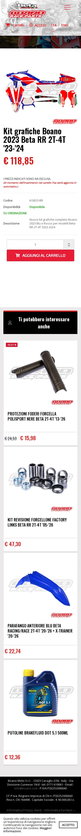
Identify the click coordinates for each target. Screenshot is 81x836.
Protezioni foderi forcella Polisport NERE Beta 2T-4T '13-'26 (36, 416)
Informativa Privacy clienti (24, 810)
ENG (64, 25)
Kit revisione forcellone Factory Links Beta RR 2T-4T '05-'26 (37, 522)
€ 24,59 (11, 438)
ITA (53, 25)
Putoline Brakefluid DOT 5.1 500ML (38, 733)
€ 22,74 (13, 651)
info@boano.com (26, 788)
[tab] (40, 323)
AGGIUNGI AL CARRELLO (42, 255)
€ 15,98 (28, 438)
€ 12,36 (12, 757)
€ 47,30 (13, 544)
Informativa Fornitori (58, 810)
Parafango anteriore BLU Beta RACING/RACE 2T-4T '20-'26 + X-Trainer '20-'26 (40, 631)
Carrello (17, 25)
